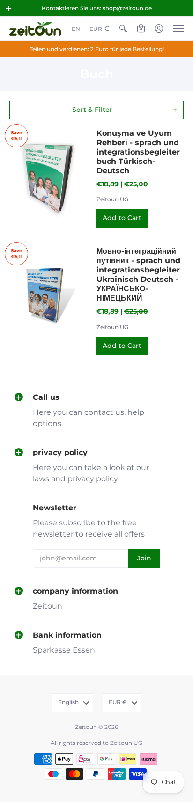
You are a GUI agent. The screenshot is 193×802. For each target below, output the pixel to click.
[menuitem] (76, 28)
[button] (9, 8)
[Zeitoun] (35, 28)
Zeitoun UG (112, 199)
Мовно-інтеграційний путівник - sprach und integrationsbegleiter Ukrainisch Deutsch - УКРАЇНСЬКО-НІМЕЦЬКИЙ (138, 274)
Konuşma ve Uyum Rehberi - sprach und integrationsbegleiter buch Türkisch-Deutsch (138, 152)
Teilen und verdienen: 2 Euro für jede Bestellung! (97, 48)
